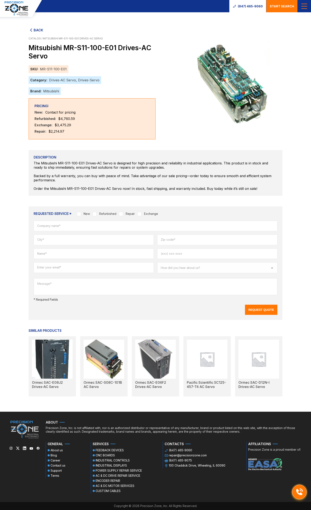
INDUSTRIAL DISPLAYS (111, 465)
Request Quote (261, 309)
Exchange (151, 213)
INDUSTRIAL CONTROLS (113, 460)
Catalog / (36, 38)
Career (55, 460)
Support (56, 470)
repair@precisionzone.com (188, 455)
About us (57, 450)
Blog (54, 455)
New (87, 213)
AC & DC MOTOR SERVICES (115, 486)
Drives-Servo (88, 80)
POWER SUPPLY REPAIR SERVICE (119, 470)
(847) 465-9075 (180, 460)
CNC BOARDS (105, 455)
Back (38, 30)
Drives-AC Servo (62, 80)
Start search (282, 6)
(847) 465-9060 (250, 6)
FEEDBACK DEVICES (110, 450)
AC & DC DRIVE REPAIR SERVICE (118, 475)
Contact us (58, 465)
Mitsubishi (51, 91)
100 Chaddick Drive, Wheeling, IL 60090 (197, 465)
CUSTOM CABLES (108, 491)
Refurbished (107, 213)
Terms (55, 475)
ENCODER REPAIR (108, 480)
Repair (130, 213)
